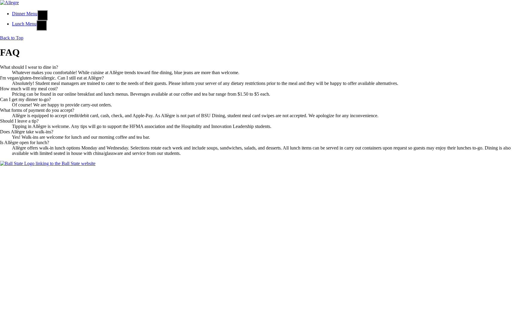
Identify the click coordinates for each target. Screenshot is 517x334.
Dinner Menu (24, 13)
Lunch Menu (24, 23)
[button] (42, 15)
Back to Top (11, 37)
